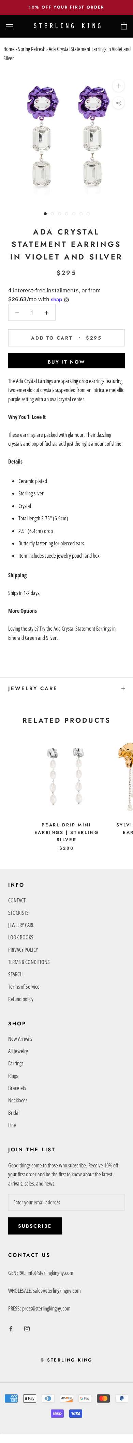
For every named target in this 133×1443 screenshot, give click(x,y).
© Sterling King (66, 1360)
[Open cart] (124, 26)
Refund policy (20, 999)
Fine (12, 1125)
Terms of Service (24, 986)
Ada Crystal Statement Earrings (82, 628)
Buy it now (67, 361)
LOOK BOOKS (20, 937)
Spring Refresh (31, 49)
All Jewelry (18, 1051)
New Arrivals (20, 1038)
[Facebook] (11, 1328)
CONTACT (17, 900)
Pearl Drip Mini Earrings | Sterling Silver (66, 832)
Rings (13, 1075)
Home (9, 49)
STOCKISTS (18, 912)
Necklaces (17, 1100)
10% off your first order (66, 7)
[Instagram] (27, 1328)
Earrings (15, 1063)
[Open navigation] (9, 26)
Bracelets (17, 1088)
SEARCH (15, 974)
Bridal (13, 1112)
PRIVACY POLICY (23, 949)
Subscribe (35, 1226)
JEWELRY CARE (33, 688)
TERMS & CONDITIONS (29, 962)
